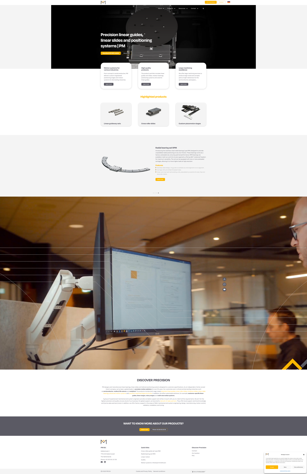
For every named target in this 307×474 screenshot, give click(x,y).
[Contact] (224, 284)
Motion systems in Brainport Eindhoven (153, 463)
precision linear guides (168, 391)
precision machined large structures (140, 393)
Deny (285, 467)
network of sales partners (168, 401)
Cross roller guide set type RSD (151, 451)
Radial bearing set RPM (148, 454)
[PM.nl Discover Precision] (104, 442)
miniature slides (193, 391)
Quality (143, 460)
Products (170, 8)
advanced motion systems (117, 393)
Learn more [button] (109, 84)
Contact (193, 8)
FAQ (193, 455)
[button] (304, 454)
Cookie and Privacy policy (285, 471)
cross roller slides (181, 391)
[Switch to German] (228, 2)
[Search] (203, 8)
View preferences (298, 467)
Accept (272, 467)
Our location (196, 453)
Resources (182, 8)
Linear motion (145, 457)
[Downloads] (224, 279)
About (160, 8)
